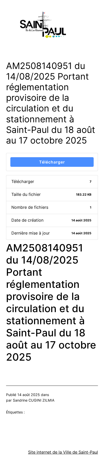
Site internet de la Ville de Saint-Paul (63, 452)
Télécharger (52, 162)
